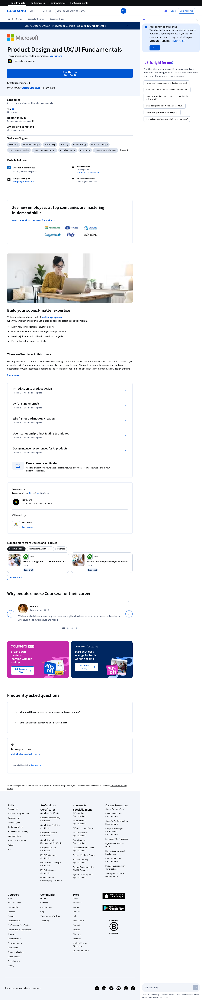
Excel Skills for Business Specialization (83, 849)
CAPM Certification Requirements (113, 815)
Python (11, 845)
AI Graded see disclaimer (88, 172)
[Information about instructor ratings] (29, 493)
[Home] (8, 19)
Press (75, 898)
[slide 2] (67, 628)
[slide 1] (63, 628)
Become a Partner (16, 952)
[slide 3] (72, 628)
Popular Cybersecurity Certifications (115, 867)
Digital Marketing (15, 827)
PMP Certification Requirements (113, 860)
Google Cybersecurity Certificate (50, 819)
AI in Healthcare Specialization (80, 834)
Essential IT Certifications (116, 839)
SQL (9, 849)
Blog (42, 911)
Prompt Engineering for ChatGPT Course (83, 869)
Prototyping (50, 144)
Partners (44, 902)
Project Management (17, 840)
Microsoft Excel (14, 836)
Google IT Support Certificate (48, 834)
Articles (76, 929)
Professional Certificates (19, 925)
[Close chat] (197, 19)
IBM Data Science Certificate (48, 872)
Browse (19, 19)
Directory (77, 934)
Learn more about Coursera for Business (33, 220)
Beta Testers (46, 907)
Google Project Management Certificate (51, 842)
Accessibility (78, 920)
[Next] (129, 613)
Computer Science (36, 19)
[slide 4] (76, 628)
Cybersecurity (14, 818)
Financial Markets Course (84, 855)
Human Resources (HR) (18, 831)
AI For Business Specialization (80, 822)
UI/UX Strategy (79, 144)
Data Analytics (14, 822)
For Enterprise (14, 938)
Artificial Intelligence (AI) (18, 813)
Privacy (76, 911)
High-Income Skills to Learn (114, 845)
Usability (64, 144)
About (10, 898)
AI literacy (13, 144)
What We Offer (14, 902)
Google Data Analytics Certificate (50, 827)
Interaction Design (99, 144)
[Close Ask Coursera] (165, 11)
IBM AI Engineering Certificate (48, 857)
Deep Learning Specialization (79, 842)
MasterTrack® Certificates (19, 929)
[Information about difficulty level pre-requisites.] (33, 120)
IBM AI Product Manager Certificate (50, 864)
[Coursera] (16, 11)
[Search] (123, 11)
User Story (85, 150)
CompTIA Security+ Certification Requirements (113, 831)
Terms (76, 907)
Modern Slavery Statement (80, 945)
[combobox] (84, 11)
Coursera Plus (14, 920)
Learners (44, 898)
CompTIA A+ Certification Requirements (116, 823)
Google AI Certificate (49, 813)
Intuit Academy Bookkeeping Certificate (51, 879)
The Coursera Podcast (50, 916)
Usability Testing (67, 150)
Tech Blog (44, 920)
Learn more (49, 88)
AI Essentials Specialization (79, 815)
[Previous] (10, 613)
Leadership (13, 907)
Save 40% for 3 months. (93, 26)
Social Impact (14, 956)
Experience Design (31, 144)
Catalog (11, 916)
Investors (77, 902)
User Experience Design (44, 150)
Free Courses (14, 961)
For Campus (13, 947)
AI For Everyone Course (83, 828)
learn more (36, 765)
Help (75, 916)
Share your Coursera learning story (114, 875)
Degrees (12, 934)
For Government (15, 943)
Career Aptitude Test (114, 809)
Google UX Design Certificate (48, 849)
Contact (76, 925)
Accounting (13, 809)
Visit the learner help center (26, 754)
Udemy (11, 965)
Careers (11, 911)
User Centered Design (19, 150)
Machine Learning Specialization (80, 861)
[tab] (16, 548)
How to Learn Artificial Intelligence (115, 853)
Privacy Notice (178, 41)
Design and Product (58, 19)
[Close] (127, 26)
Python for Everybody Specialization (83, 876)
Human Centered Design (105, 150)
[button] (47, 11)
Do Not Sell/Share (81, 950)
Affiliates (77, 938)
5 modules (13, 100)
